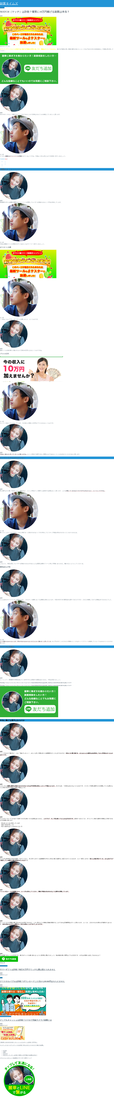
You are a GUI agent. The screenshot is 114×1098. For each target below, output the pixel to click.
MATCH (2, 7)
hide (6, 159)
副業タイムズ (9, 3)
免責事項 (15, 1058)
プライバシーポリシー (6, 1058)
